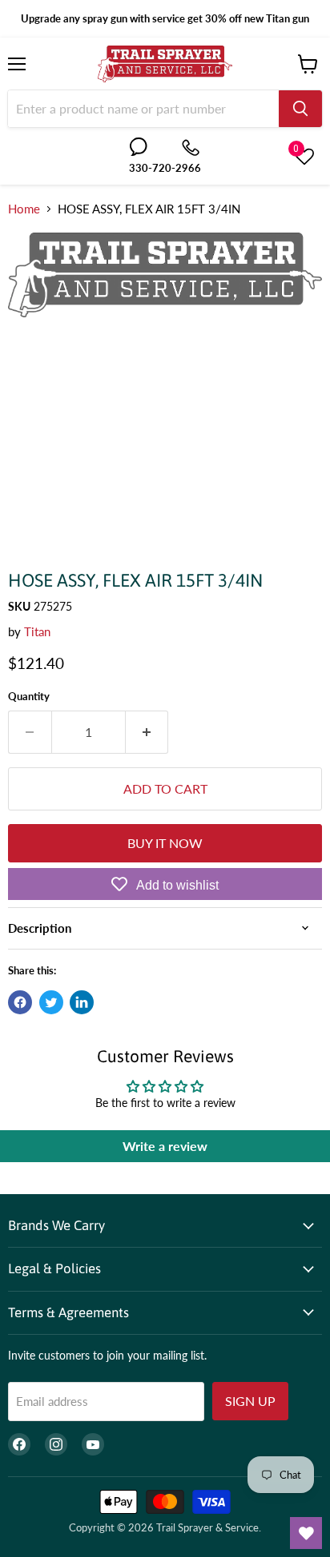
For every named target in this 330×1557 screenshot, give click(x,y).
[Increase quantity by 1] (147, 732)
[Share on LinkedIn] (82, 1002)
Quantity (29, 697)
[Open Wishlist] (306, 1533)
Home (24, 209)
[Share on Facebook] (20, 1002)
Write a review (165, 1145)
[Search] (300, 108)
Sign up (250, 1400)
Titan (37, 631)
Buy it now (165, 842)
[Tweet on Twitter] (51, 1002)
